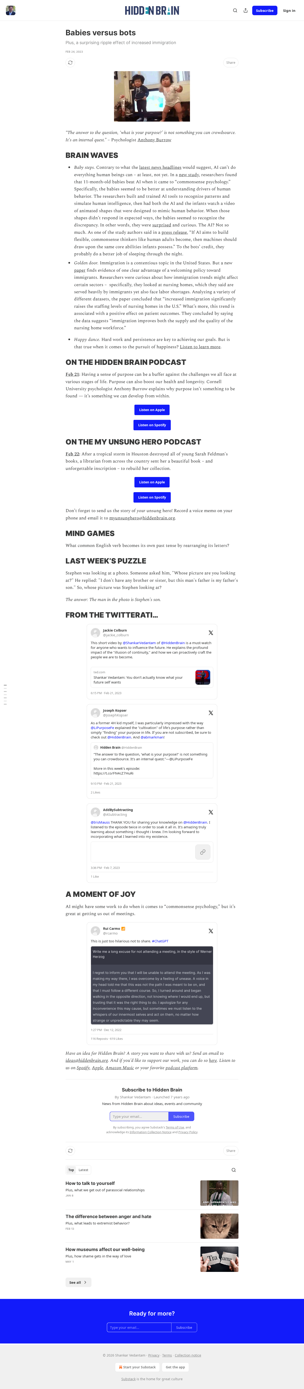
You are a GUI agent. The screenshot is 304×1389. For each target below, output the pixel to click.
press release (174, 232)
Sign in (289, 10)
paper (80, 270)
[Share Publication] (245, 10)
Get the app (175, 1367)
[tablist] (78, 1170)
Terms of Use (175, 1127)
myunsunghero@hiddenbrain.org (142, 518)
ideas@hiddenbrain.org (87, 1060)
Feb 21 (72, 374)
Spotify (83, 1067)
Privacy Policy (187, 1132)
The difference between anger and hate (108, 1216)
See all (75, 1282)
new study (189, 174)
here (213, 1060)
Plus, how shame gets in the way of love (98, 1256)
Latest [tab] (83, 1170)
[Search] (235, 10)
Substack (128, 1379)
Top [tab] (71, 1170)
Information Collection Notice (150, 1132)
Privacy (153, 1355)
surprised (161, 225)
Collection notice (188, 1355)
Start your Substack (139, 1367)
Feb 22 (72, 454)
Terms (167, 1355)
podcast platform (182, 1067)
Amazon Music (119, 1067)
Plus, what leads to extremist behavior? (98, 1223)
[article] (152, 1193)
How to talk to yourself (90, 1183)
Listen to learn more (200, 347)
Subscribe (265, 10)
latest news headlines (160, 167)
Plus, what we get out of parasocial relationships (105, 1189)
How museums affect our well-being (105, 1249)
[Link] (59, 155)
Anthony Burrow (154, 140)
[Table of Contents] (5, 694)
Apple (97, 1067)
